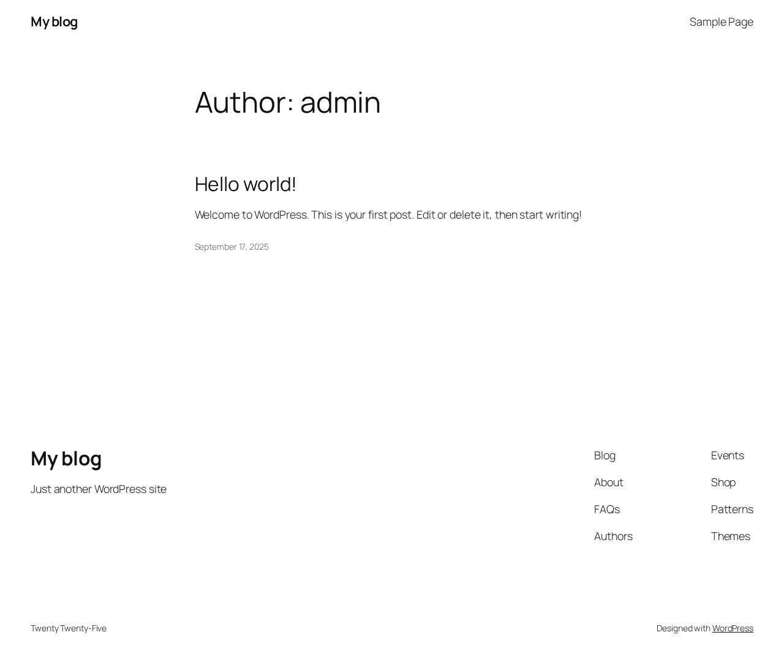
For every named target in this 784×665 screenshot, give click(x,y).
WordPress (732, 628)
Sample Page (721, 21)
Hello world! (246, 184)
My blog (54, 21)
